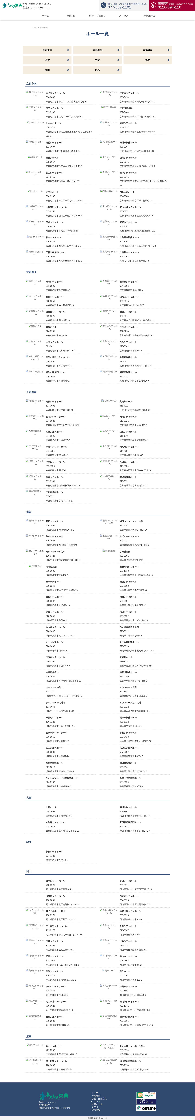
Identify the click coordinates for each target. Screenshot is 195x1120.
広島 (97, 70)
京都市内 (47, 50)
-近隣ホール (96, 1104)
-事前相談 (95, 1096)
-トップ (94, 1093)
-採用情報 (95, 1110)
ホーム (34, 27)
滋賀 (47, 60)
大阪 (97, 60)
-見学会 (94, 1107)
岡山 (47, 70)
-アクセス (95, 1101)
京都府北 (97, 50)
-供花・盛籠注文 (99, 1098)
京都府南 (147, 50)
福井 (147, 60)
